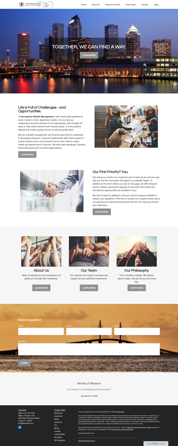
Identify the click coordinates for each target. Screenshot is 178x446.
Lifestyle (57, 431)
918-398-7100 (29, 415)
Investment (58, 416)
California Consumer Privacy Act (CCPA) (139, 427)
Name (20, 325)
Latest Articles (59, 434)
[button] (83, 4)
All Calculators (59, 440)
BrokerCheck (120, 412)
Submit (24, 363)
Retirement (58, 413)
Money (56, 428)
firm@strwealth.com (25, 423)
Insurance (58, 422)
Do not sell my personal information (122, 429)
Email (68, 325)
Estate (56, 419)
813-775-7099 (29, 413)
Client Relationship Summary (86, 441)
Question (22, 341)
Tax (55, 425)
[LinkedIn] (19, 427)
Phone (117, 325)
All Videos (58, 437)
